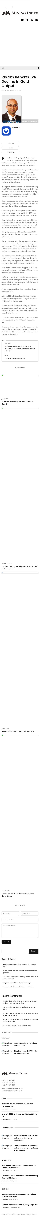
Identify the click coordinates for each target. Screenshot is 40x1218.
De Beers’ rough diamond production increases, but (17, 1105)
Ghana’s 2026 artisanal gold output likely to (19, 1115)
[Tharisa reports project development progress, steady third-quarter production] (7, 1147)
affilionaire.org (7, 1013)
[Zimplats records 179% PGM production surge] (7, 1052)
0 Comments (11, 152)
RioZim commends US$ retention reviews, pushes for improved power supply (20, 348)
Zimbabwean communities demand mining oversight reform (20, 1177)
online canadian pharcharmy (11, 1007)
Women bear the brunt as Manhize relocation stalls (18, 987)
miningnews (5, 90)
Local (12, 90)
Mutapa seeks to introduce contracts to (25, 1044)
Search (33, 951)
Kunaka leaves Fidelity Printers (22, 1025)
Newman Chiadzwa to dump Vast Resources (18, 731)
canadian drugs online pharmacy (13, 1001)
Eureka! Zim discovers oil (15, 359)
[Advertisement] (20, 43)
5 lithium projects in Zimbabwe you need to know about (19, 1002)
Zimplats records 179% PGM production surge (17, 983)
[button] (4, 7)
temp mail (6, 1019)
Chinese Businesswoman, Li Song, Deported (20, 1204)
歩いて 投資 (7, 1025)
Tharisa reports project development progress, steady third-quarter (26, 1147)
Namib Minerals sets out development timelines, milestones (26, 1138)
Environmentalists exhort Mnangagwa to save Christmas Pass (19, 1166)
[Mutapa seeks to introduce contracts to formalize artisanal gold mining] (7, 1044)
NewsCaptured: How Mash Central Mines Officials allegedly (19, 1195)
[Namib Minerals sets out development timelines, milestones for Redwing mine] (7, 1137)
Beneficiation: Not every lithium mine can (15, 1036)
